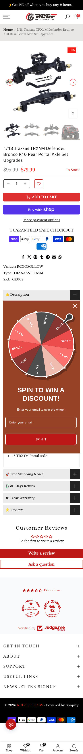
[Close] (75, 306)
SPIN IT (41, 439)
